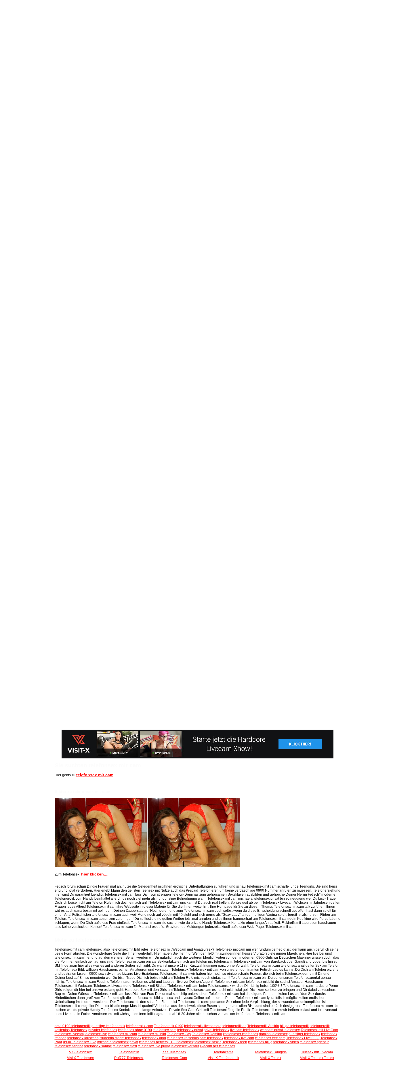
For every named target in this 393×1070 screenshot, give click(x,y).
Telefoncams (223, 1052)
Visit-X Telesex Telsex (317, 1058)
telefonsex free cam (270, 1038)
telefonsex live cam (239, 1038)
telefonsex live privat (154, 1046)
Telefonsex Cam (174, 1058)
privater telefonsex (102, 1030)
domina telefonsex (273, 1034)
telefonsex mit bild (152, 1034)
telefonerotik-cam (139, 1026)
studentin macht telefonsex (120, 1038)
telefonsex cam (164, 1030)
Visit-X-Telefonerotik (223, 1058)
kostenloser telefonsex (240, 1034)
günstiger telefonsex (304, 1034)
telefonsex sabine (98, 1046)
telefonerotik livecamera (203, 1026)
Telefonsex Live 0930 (303, 1038)
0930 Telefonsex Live (79, 1042)
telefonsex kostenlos (183, 1038)
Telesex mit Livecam (317, 1052)
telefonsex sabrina (69, 1046)
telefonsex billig (260, 1042)
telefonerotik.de (234, 1026)
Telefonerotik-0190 (168, 1026)
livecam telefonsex (244, 1030)
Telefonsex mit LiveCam (319, 1030)
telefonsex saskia (208, 1042)
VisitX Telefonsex (80, 1058)
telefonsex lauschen (83, 1038)
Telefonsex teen (234, 1042)
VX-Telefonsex (80, 1052)
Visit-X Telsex (270, 1058)
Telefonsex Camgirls (271, 1052)
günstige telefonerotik (108, 1026)
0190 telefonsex (181, 1042)
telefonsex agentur (314, 1042)
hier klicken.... (94, 874)
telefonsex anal (154, 1038)
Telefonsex (78, 1030)
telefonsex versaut (185, 1046)
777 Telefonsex (174, 1052)
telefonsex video (286, 1042)
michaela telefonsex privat (117, 1042)
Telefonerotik (129, 1052)
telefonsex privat (190, 1030)
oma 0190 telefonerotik (73, 1026)
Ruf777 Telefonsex (129, 1058)
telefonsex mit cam (94, 775)
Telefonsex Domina (207, 1034)
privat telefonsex (216, 1030)
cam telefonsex (211, 1038)
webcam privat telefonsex (280, 1030)
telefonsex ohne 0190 (135, 1030)
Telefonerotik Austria (263, 1026)
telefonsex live (96, 1034)
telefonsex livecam (69, 1034)
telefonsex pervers (153, 1042)
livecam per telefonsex (217, 1046)
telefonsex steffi (125, 1046)
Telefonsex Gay (179, 1034)
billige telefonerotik (295, 1026)
